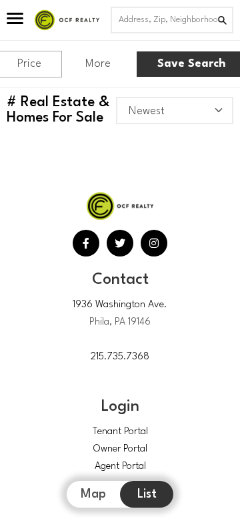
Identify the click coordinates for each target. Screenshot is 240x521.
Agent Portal (120, 467)
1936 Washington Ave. (120, 305)
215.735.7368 (120, 357)
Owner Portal (120, 449)
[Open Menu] (15, 20)
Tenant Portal (120, 432)
